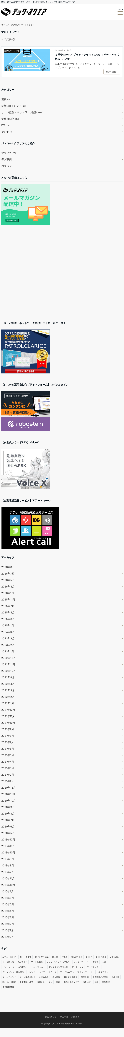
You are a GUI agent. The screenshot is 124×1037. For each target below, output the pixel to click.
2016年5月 (7, 904)
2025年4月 (8, 612)
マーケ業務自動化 (27, 977)
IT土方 (55, 957)
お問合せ (6, 166)
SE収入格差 (101, 957)
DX (5, 125)
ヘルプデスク (102, 972)
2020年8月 (8, 813)
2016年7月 (7, 891)
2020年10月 (8, 800)
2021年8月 (7, 735)
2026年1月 (7, 593)
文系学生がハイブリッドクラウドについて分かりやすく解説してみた (87, 56)
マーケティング (9, 977)
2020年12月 (8, 787)
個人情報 (56, 977)
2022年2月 (8, 696)
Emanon (78, 1023)
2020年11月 (8, 794)
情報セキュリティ (44, 982)
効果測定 (115, 977)
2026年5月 (8, 580)
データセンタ (77, 967)
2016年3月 (7, 917)
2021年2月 (7, 774)
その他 (6, 131)
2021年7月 (7, 742)
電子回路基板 (8, 987)
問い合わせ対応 (9, 982)
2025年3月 (8, 619)
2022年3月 (8, 690)
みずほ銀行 (22, 962)
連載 (6, 99)
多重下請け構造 (26, 982)
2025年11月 (8, 599)
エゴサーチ (78, 962)
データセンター (94, 967)
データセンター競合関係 (13, 972)
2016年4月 (7, 910)
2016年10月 (8, 885)
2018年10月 (8, 852)
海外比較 (87, 982)
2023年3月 (8, 638)
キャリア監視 (92, 962)
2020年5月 (8, 833)
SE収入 (89, 957)
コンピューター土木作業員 (14, 967)
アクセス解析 (37, 962)
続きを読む (111, 72)
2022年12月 (8, 657)
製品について (9, 153)
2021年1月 (7, 781)
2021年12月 (8, 709)
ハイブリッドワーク (47, 972)
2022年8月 (8, 677)
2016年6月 (7, 897)
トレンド (31, 972)
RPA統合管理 (77, 957)
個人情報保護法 (70, 977)
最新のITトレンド (12, 50)
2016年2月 (7, 923)
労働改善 (85, 977)
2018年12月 (8, 839)
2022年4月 (8, 683)
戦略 (58, 982)
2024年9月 (8, 632)
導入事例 (6, 159)
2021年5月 (7, 755)
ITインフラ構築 (42, 957)
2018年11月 (8, 846)
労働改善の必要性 (100, 977)
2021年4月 (7, 761)
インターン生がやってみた (58, 962)
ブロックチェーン (85, 972)
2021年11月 (8, 716)
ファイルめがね (67, 972)
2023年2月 (8, 645)
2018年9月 (7, 859)
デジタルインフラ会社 (58, 967)
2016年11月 (8, 878)
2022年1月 (7, 703)
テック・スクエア (52, 1023)
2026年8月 (8, 567)
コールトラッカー (37, 967)
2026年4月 (8, 586)
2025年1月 (7, 625)
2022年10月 (8, 670)
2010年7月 (7, 936)
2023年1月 (7, 651)
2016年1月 (7, 930)
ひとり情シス (8, 962)
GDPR (28, 957)
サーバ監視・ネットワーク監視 (22, 112)
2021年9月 (7, 729)
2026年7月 (7, 573)
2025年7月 (7, 606)
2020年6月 (8, 826)
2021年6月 (7, 748)
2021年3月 (7, 768)
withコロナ (115, 957)
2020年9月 (8, 807)
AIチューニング (9, 957)
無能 (96, 982)
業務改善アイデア (71, 982)
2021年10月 (8, 722)
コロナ (105, 962)
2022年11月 (8, 664)
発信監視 (106, 982)
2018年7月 (7, 872)
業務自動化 (10, 118)
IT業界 (64, 957)
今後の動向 (44, 977)
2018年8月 (7, 865)
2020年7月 (7, 820)
